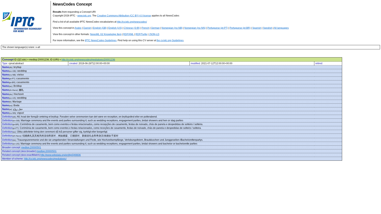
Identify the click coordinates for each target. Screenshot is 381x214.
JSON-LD (154, 34)
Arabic (78, 28)
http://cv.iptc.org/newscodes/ (132, 21)
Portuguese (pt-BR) (240, 28)
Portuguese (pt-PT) (217, 28)
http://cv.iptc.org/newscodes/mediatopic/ (45, 158)
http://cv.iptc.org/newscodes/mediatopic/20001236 (88, 59)
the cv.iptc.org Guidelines (170, 40)
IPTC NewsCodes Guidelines (100, 40)
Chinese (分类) (132, 28)
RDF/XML (128, 34)
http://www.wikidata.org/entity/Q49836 (60, 155)
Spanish (256, 28)
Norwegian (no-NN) (195, 28)
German (155, 28)
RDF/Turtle (141, 34)
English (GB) (100, 28)
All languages (281, 28)
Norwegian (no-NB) (172, 28)
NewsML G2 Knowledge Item (105, 34)
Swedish (267, 28)
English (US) (115, 28)
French (145, 28)
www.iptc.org (84, 15)
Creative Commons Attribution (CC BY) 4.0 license (124, 15)
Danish (87, 28)
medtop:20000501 (31, 147)
